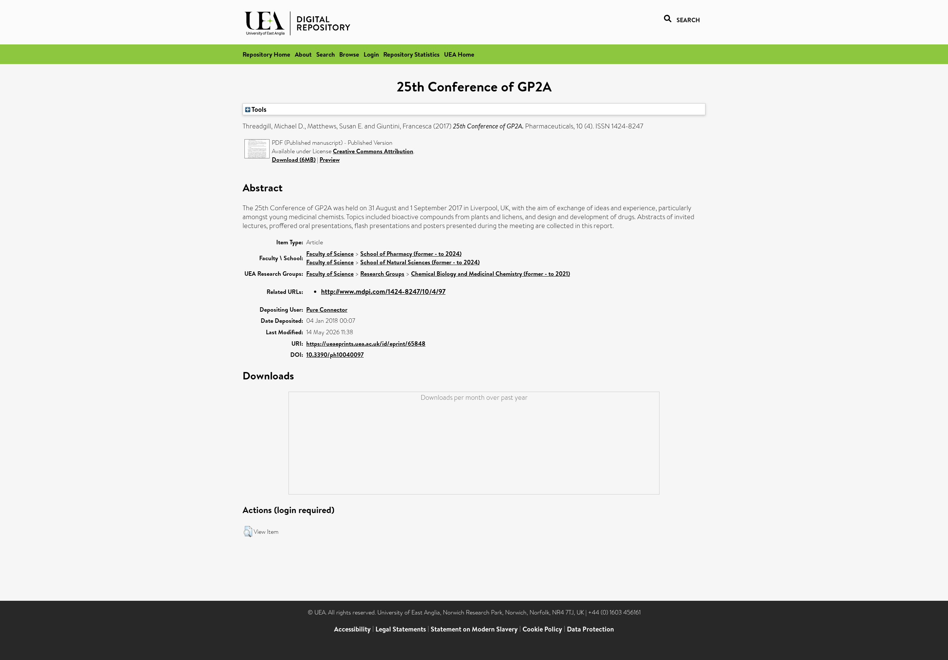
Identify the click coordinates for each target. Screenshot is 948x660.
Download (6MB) (294, 159)
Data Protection (590, 629)
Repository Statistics (411, 54)
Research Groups (382, 273)
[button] (248, 531)
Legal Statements (400, 629)
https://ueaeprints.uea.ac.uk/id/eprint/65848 (365, 343)
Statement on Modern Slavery (474, 629)
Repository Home (266, 54)
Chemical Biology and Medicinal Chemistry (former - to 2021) (490, 273)
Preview (330, 159)
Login (371, 54)
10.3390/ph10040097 (335, 355)
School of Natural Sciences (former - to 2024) (420, 262)
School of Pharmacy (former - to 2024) (410, 253)
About (303, 54)
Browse (349, 54)
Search (325, 54)
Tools (258, 109)
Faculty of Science (330, 253)
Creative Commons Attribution (373, 151)
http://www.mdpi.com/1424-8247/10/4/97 (383, 291)
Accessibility (352, 629)
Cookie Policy (542, 629)
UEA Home (459, 54)
